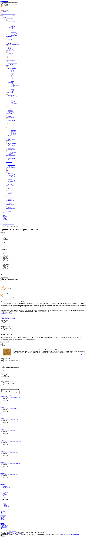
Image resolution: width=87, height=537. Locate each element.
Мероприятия (6, 496)
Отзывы (5, 494)
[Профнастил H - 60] (10, 393)
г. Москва (3, 511)
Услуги (4, 493)
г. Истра (2, 523)
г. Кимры (2, 518)
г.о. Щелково (3, 520)
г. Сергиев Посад (4, 521)
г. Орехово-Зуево (4, 526)
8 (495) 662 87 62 (4, 1)
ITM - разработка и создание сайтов (14, 533)
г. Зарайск (3, 513)
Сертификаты (6, 506)
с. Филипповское (4, 525)
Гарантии (5, 505)
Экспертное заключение (6, 314)
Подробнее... (83, 354)
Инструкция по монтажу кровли (8, 318)
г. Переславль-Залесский (6, 528)
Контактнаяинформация (6, 11)
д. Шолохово (3, 516)
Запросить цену (4, 278)
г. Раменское (3, 515)
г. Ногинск (3, 524)
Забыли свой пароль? (10, 14)
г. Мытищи (3, 519)
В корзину (3, 407)
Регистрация (3, 14)
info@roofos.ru (12, 531)
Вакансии (5, 495)
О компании (5, 492)
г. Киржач (3, 512)
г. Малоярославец (4, 527)
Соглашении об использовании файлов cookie (69, 534)
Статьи (4, 502)
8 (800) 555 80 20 (4, 3)
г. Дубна (2, 517)
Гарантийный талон (5, 317)
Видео (4, 503)
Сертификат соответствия (6, 313)
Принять (2, 535)
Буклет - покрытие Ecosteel (6, 316)
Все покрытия (4, 396)
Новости (5, 504)
